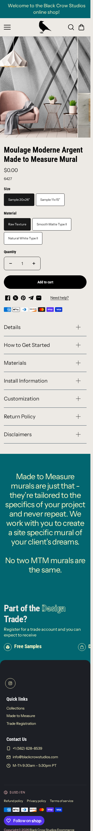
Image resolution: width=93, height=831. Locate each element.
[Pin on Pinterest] (23, 295)
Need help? (59, 295)
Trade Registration (21, 720)
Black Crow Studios (43, 827)
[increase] (33, 260)
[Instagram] (10, 680)
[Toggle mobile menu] (20, 27)
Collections (15, 705)
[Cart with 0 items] (81, 27)
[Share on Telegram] (31, 295)
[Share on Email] (39, 295)
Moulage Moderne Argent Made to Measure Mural (43, 151)
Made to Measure (20, 713)
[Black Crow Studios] (45, 27)
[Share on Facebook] (8, 295)
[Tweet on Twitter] (15, 295)
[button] (81, 27)
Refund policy (13, 798)
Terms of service (61, 798)
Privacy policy (36, 798)
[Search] (71, 27)
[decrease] (10, 260)
